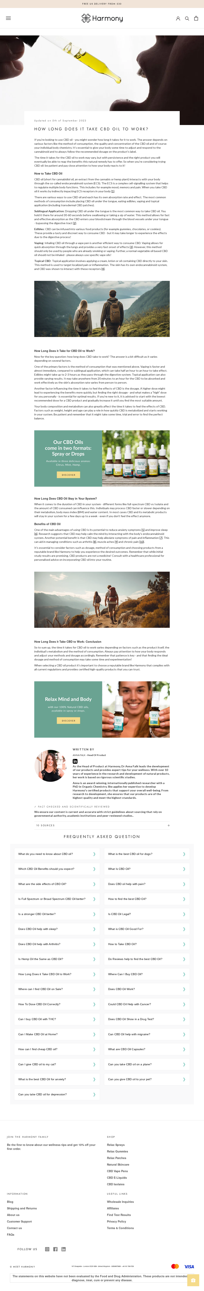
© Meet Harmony (22, 1266)
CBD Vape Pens (117, 1171)
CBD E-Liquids (117, 1178)
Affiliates (113, 1208)
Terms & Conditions (120, 1228)
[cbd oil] (102, 458)
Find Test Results (119, 1215)
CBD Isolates (116, 1184)
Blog (10, 1202)
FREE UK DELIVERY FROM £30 (102, 3)
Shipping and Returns (22, 1208)
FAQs (10, 1234)
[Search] (187, 18)
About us (13, 1215)
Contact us (14, 1228)
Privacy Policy (116, 1221)
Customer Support (19, 1221)
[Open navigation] (8, 18)
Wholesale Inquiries (120, 1202)
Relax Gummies (117, 1151)
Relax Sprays (116, 1145)
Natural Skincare (118, 1164)
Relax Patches (116, 1158)
